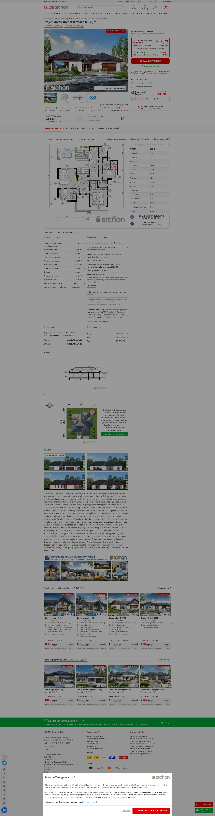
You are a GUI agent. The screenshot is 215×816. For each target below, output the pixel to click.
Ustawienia (126, 811)
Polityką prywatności (89, 802)
